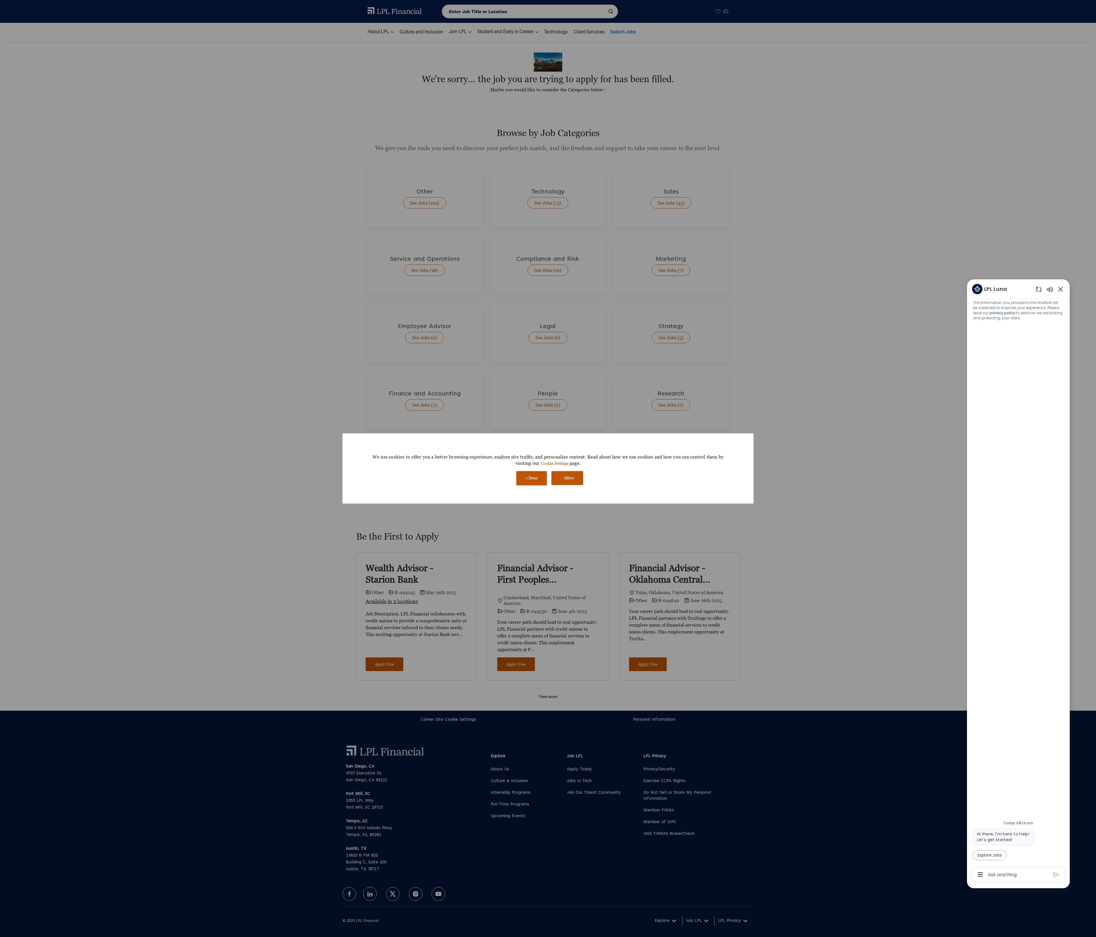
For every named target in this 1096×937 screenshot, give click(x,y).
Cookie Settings (555, 463)
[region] (1018, 581)
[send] (1056, 874)
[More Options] (980, 874)
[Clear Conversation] (1039, 289)
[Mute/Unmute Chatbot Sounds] (1049, 289)
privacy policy (1002, 312)
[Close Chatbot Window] (1060, 289)
